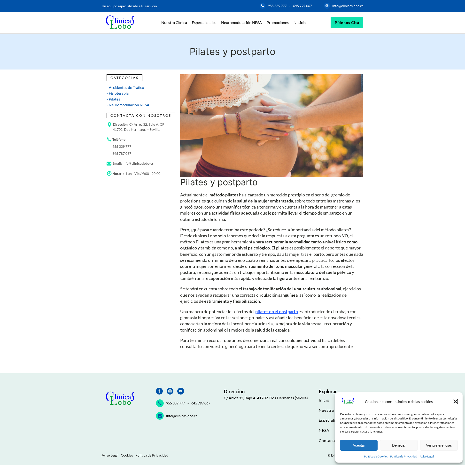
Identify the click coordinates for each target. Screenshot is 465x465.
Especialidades (204, 22)
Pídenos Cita (347, 22)
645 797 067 (302, 6)
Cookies (127, 455)
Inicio (324, 400)
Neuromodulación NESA (241, 22)
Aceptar (359, 445)
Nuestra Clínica (174, 22)
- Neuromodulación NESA (128, 104)
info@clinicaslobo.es (347, 6)
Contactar (328, 440)
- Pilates (113, 99)
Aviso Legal (427, 456)
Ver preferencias (439, 445)
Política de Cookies (376, 456)
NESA (324, 430)
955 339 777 (277, 6)
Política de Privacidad (403, 456)
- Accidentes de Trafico (125, 87)
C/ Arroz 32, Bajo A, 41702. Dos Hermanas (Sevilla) (266, 397)
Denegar (399, 445)
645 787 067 (121, 153)
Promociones (278, 22)
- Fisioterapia (118, 93)
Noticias (300, 22)
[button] (455, 401)
